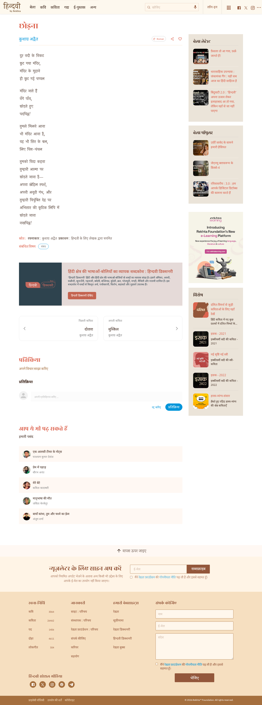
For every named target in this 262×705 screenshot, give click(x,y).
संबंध (43, 247)
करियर (74, 648)
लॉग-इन (212, 7)
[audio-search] (195, 7)
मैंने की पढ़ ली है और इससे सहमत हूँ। (171, 578)
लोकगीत (41, 648)
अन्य (93, 7)
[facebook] (33, 684)
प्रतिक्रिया (174, 407)
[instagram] (52, 684)
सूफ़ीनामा (118, 621)
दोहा (41, 639)
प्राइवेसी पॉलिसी (36, 700)
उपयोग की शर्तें (54, 700)
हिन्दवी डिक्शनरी (122, 639)
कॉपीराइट (70, 700)
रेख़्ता (116, 612)
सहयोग (75, 657)
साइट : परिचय (79, 612)
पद (41, 630)
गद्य (66, 7)
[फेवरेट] (179, 38)
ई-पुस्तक (79, 7)
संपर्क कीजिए (78, 639)
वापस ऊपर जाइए (134, 551)
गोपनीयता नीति (167, 578)
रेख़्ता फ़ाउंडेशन (147, 578)
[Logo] (12, 7)
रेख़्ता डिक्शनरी (121, 630)
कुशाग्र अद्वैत (28, 39)
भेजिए (194, 677)
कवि (43, 7)
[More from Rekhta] (229, 8)
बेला (32, 7)
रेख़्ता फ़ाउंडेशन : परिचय (84, 630)
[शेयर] (172, 39)
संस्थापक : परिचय (81, 621)
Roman (160, 38)
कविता (55, 7)
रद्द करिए (156, 407)
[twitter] (42, 684)
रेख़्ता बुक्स (119, 648)
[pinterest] (61, 684)
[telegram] (71, 684)
